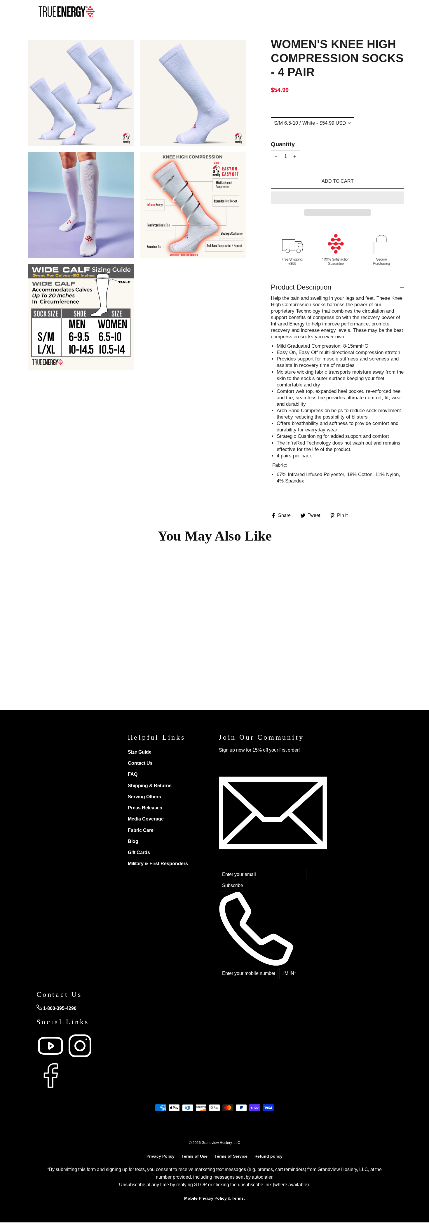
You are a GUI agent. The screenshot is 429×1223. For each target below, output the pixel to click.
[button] (337, 197)
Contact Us (140, 763)
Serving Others (144, 796)
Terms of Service (230, 1156)
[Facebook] (50, 1088)
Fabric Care (141, 830)
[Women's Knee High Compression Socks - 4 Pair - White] (49, 669)
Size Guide (139, 752)
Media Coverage (146, 818)
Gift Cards (139, 852)
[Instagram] (80, 1058)
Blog (133, 841)
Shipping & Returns (150, 785)
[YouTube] (51, 1058)
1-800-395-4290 (59, 1008)
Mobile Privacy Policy (205, 1198)
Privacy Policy (161, 1156)
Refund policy (268, 1156)
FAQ (132, 774)
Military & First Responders (158, 863)
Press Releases (145, 807)
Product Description (301, 287)
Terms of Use (194, 1156)
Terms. (238, 1198)
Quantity (283, 144)
